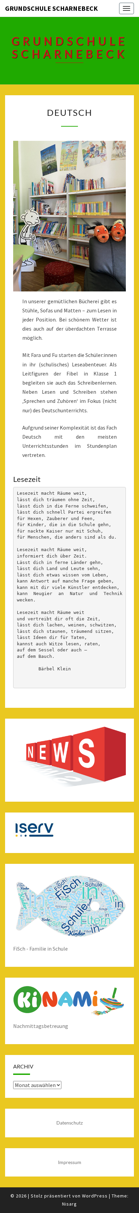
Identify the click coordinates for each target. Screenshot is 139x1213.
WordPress (95, 1196)
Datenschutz (69, 1123)
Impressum (69, 1162)
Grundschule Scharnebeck (51, 8)
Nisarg (69, 1204)
